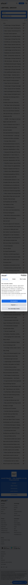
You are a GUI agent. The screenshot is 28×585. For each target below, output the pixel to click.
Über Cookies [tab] (23, 279)
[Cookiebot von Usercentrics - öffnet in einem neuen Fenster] (21, 275)
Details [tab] (14, 279)
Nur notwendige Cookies (14, 308)
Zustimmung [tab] (5, 279)
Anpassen (13, 304)
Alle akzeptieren (14, 301)
